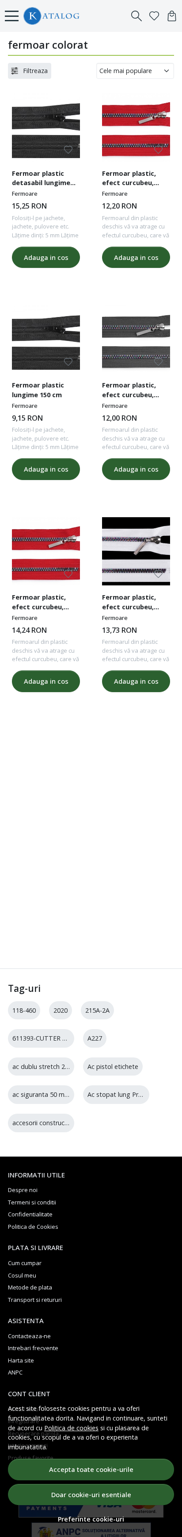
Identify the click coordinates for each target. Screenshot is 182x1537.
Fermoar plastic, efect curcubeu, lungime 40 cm (129, 391)
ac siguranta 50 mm (41, 1094)
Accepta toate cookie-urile (91, 1469)
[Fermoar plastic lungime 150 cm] (46, 339)
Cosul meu (22, 1275)
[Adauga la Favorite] (68, 150)
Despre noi (23, 1190)
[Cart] (172, 16)
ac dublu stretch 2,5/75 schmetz (59, 1066)
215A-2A (97, 1010)
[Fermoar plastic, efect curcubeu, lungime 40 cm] (136, 339)
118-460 (24, 1010)
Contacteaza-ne (29, 1336)
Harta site (21, 1360)
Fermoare (25, 193)
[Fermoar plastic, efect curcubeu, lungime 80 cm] (46, 551)
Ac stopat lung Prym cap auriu (131, 1094)
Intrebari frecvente (33, 1348)
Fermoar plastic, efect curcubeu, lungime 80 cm (39, 603)
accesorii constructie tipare (51, 1123)
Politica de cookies (71, 1428)
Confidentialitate (30, 1214)
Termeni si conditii (32, 1202)
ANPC (15, 1372)
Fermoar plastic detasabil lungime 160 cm (41, 179)
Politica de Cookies (33, 1227)
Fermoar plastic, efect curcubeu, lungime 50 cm (129, 179)
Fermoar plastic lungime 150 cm (38, 389)
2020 (60, 1010)
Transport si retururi (35, 1300)
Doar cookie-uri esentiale (91, 1494)
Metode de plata (30, 1287)
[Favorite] (154, 16)
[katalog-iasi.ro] (73, 16)
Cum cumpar (25, 1263)
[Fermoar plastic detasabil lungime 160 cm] (46, 127)
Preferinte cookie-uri (91, 1519)
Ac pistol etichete (112, 1066)
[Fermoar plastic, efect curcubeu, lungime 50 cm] (136, 127)
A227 (94, 1038)
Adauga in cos (46, 257)
